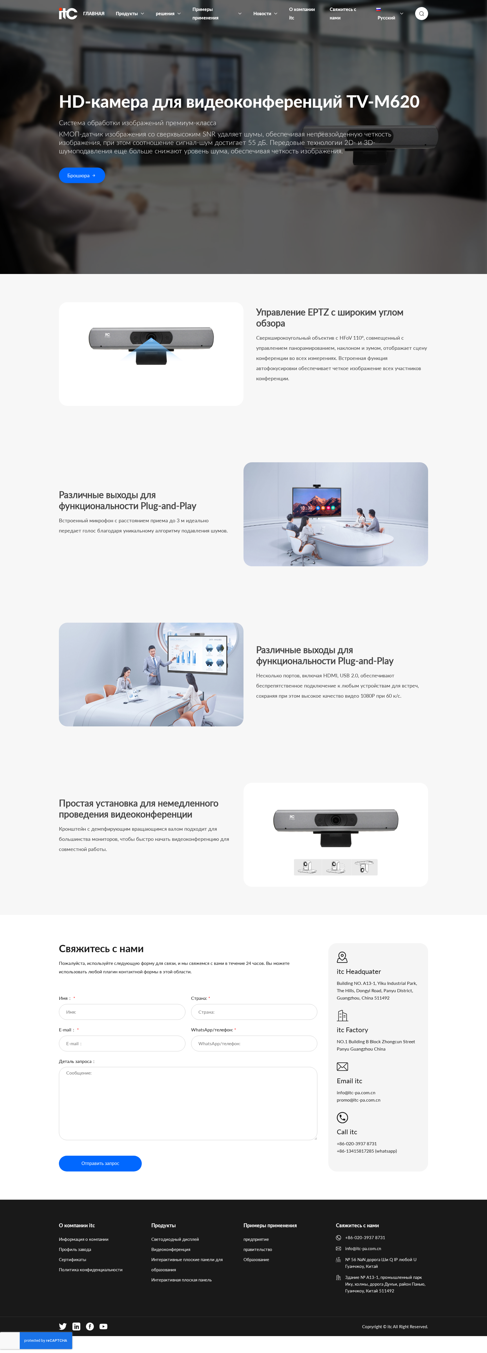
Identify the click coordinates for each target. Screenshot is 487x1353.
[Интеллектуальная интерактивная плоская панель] (68, 13)
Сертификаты (72, 1259)
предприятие (256, 1239)
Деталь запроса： (77, 1061)
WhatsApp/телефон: (213, 1029)
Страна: (200, 998)
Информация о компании (84, 1239)
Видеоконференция (170, 1249)
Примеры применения (270, 1225)
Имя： (67, 998)
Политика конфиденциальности (91, 1269)
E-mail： (69, 1029)
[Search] (421, 13)
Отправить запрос (100, 1163)
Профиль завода (75, 1249)
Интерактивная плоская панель (181, 1279)
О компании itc (77, 1225)
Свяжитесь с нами (357, 1225)
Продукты (163, 1225)
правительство (258, 1249)
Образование (256, 1259)
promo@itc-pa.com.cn (358, 1099)
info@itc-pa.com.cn (356, 1092)
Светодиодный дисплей (175, 1239)
